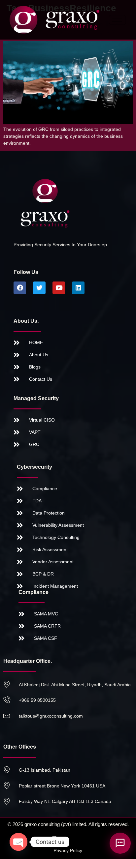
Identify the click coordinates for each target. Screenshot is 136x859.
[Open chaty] (18, 842)
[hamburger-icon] (117, 20)
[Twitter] (39, 287)
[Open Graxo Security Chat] (120, 843)
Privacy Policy (67, 850)
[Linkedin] (78, 287)
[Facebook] (20, 287)
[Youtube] (58, 287)
